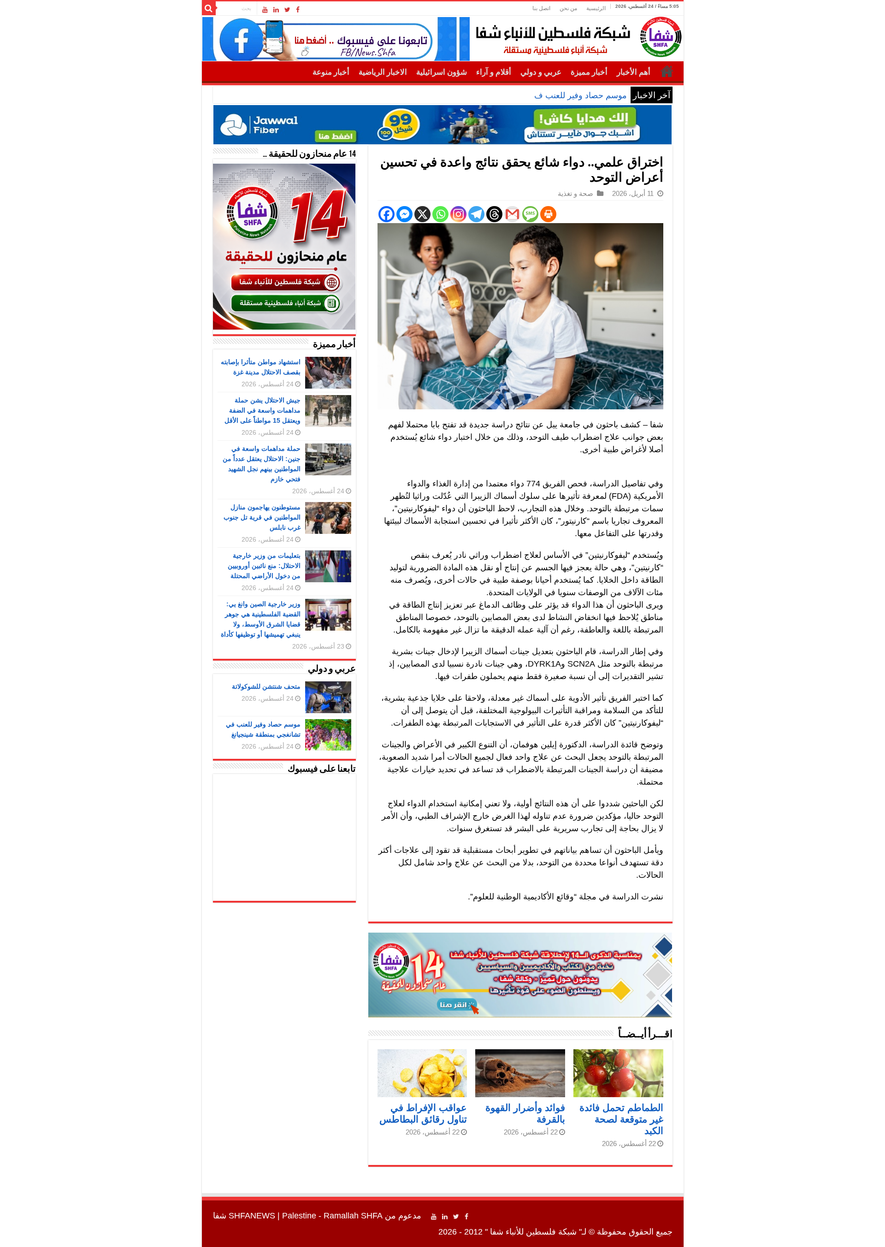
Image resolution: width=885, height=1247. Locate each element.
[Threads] (494, 214)
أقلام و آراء (493, 72)
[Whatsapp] (440, 214)
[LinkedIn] (276, 9)
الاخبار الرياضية (383, 72)
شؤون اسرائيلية (441, 72)
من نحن (568, 8)
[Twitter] (287, 9)
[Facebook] (298, 9)
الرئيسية (596, 8)
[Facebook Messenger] (404, 214)
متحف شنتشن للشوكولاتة (266, 686)
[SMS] (530, 214)
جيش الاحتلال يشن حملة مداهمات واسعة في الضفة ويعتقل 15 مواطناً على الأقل (262, 410)
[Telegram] (476, 214)
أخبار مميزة (589, 72)
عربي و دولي (540, 72)
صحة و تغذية (575, 193)
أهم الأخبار (633, 72)
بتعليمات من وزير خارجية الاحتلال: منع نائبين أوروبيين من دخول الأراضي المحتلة (264, 565)
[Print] (548, 214)
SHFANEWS (252, 1215)
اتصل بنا (541, 8)
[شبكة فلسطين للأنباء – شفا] (576, 35)
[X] (422, 214)
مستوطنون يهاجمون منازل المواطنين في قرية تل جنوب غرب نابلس (262, 517)
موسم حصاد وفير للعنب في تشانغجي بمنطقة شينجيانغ (534, 95)
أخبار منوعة (331, 72)
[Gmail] (512, 214)
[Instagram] (458, 214)
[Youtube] (265, 9)
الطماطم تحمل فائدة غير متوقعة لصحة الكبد (621, 1119)
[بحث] (209, 8)
